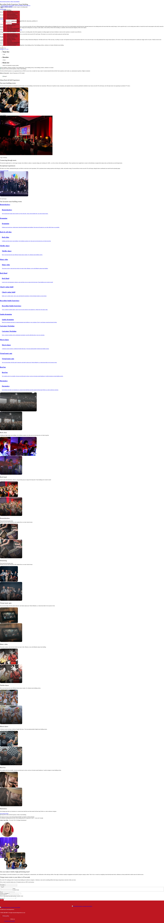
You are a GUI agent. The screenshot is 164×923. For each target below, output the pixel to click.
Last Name (2, 885)
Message (2, 898)
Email (14, 888)
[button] (66, 7)
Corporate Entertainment (10, 46)
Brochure (5, 50)
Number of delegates (4, 893)
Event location (3, 894)
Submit (2, 899)
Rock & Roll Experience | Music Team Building (9, 1)
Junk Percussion (11, 31)
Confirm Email (16, 889)
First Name (2, 884)
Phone (1, 892)
